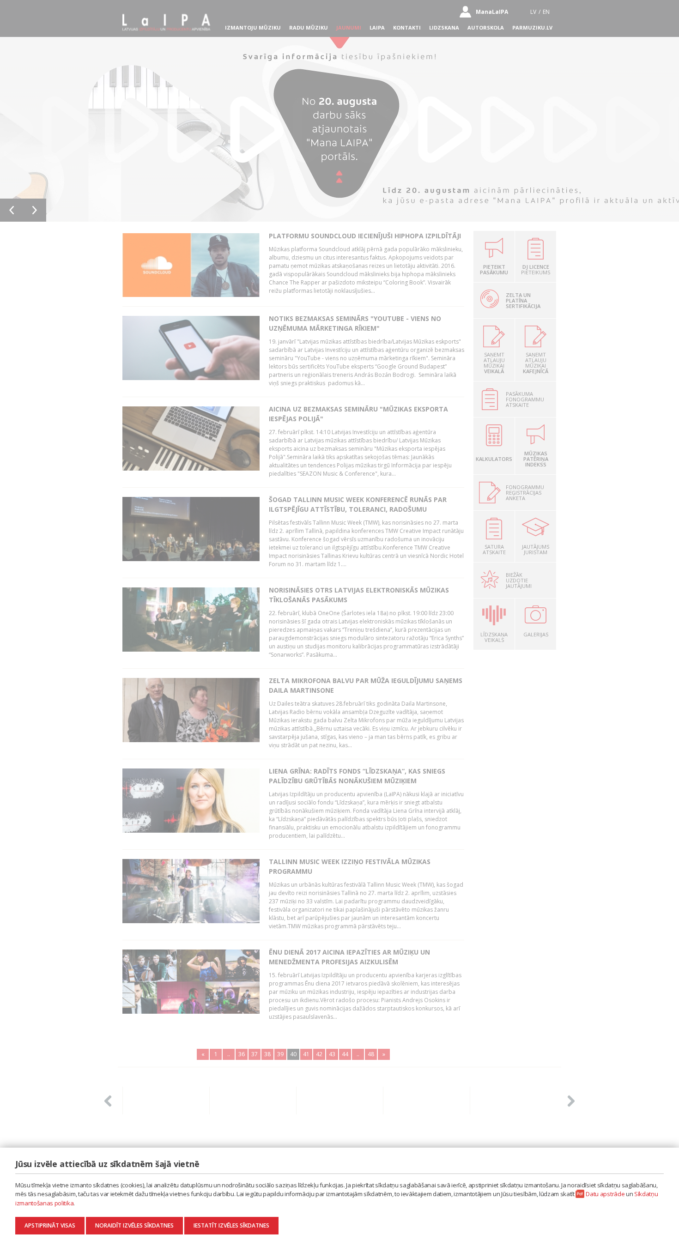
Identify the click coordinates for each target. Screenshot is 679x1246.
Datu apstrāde (605, 1194)
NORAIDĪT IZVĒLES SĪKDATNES (134, 1225)
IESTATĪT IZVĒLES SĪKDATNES (231, 1225)
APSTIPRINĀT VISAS (49, 1225)
